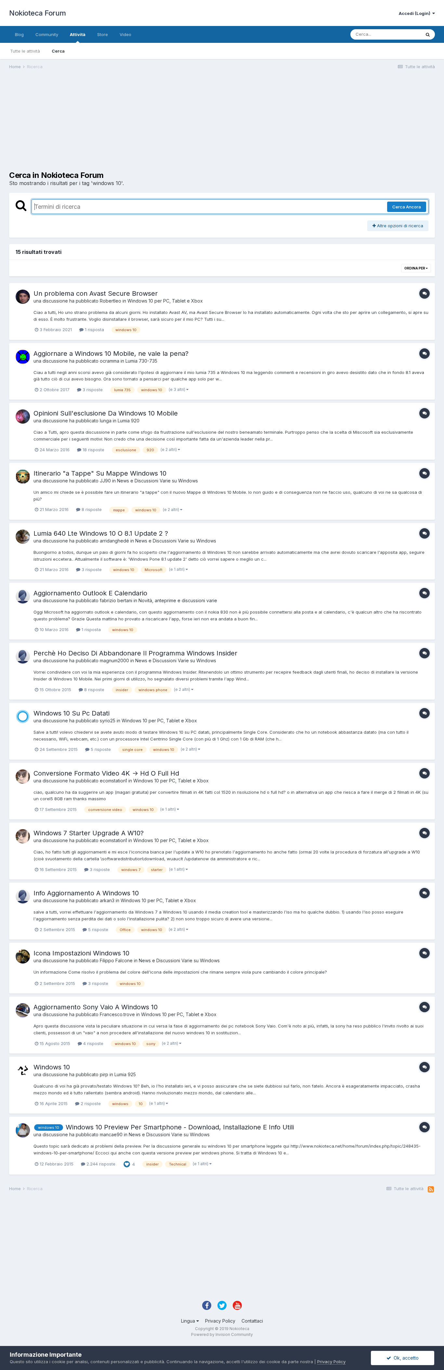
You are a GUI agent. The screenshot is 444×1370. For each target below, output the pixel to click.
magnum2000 (114, 660)
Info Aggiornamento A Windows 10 (86, 893)
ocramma (109, 361)
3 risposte (92, 389)
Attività (77, 34)
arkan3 (107, 900)
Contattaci (252, 1321)
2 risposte (90, 1103)
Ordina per (415, 268)
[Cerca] (428, 34)
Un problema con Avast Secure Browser (95, 293)
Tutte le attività (25, 51)
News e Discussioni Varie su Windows (157, 480)
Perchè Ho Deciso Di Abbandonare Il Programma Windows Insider (135, 653)
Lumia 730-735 (141, 361)
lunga (105, 420)
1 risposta (94, 329)
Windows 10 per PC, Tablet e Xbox (165, 301)
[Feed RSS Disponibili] (431, 1189)
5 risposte (100, 749)
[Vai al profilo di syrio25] (23, 716)
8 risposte (91, 509)
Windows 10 (51, 1067)
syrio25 (107, 720)
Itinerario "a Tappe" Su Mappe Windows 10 (99, 473)
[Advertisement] (127, 125)
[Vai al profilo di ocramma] (23, 357)
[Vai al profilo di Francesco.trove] (23, 1010)
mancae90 (111, 1134)
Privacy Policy (220, 1321)
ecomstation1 (113, 780)
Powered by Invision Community (222, 1334)
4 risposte (92, 1043)
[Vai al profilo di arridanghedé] (23, 536)
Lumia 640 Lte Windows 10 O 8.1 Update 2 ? (100, 533)
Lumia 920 (128, 420)
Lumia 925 (125, 1074)
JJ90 (105, 480)
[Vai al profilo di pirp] (23, 1070)
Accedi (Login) (415, 13)
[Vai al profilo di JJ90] (23, 476)
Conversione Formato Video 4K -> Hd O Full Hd (106, 773)
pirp (104, 1074)
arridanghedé (114, 540)
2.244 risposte (100, 1163)
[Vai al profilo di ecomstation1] (23, 776)
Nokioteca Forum (37, 13)
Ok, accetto (405, 1358)
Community (46, 34)
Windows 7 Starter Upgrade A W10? (88, 833)
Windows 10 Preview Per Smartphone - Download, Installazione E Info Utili (180, 1127)
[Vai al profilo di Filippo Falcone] (23, 956)
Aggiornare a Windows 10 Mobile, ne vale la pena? (111, 353)
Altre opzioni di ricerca (399, 225)
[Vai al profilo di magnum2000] (23, 656)
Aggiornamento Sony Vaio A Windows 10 (95, 1007)
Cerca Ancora (406, 206)
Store (102, 34)
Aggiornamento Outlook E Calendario (90, 593)
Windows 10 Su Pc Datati (71, 713)
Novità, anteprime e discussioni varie (177, 600)
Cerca (58, 51)
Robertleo (110, 301)
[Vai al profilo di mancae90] (23, 1130)
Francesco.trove (117, 1014)
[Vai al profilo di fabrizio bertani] (23, 596)
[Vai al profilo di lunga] (23, 416)
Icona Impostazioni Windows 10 (81, 953)
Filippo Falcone (116, 960)
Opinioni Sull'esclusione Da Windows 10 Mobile (105, 413)
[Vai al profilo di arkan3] (23, 896)
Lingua (188, 1321)
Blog (19, 34)
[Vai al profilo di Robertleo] (23, 297)
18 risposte (92, 449)
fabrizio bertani (116, 600)
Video (125, 34)
